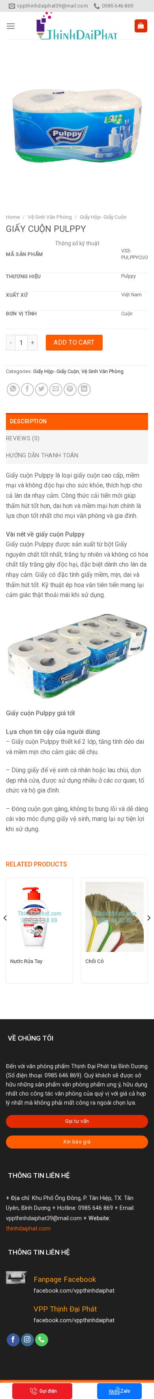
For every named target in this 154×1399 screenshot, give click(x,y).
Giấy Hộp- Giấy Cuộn (103, 217)
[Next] (148, 934)
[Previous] (5, 934)
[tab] (77, 421)
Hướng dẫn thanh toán (42, 455)
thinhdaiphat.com (28, 1228)
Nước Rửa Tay (26, 961)
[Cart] (141, 25)
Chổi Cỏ (94, 961)
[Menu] (10, 26)
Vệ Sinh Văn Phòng (50, 217)
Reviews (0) (22, 438)
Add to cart (74, 342)
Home (13, 217)
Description (28, 421)
